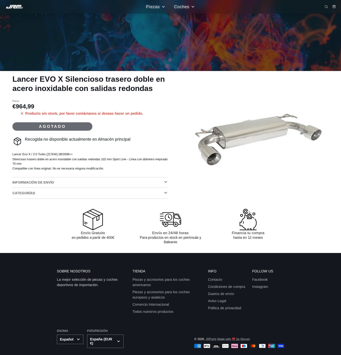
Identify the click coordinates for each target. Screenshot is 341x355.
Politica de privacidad (224, 308)
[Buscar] (325, 6)
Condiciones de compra (226, 287)
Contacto (215, 279)
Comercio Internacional (150, 304)
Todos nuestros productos (152, 312)
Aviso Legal (217, 301)
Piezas (153, 6)
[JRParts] (14, 7)
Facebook (260, 279)
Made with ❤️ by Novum (233, 339)
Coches (182, 6)
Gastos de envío (221, 294)
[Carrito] (332, 6)
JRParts (211, 339)
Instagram (260, 287)
